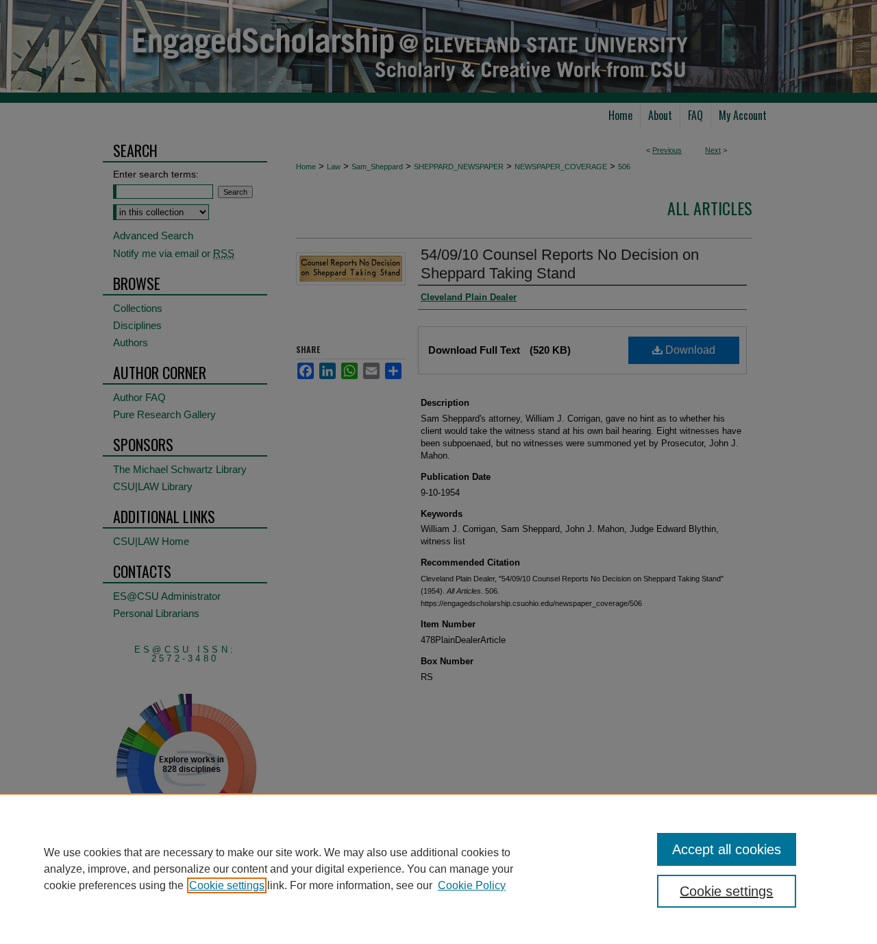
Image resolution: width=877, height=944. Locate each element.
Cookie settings (226, 885)
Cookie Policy (472, 885)
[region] (438, 868)
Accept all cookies (726, 849)
